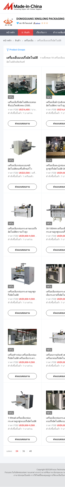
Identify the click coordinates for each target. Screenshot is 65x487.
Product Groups (17, 49)
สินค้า (27, 32)
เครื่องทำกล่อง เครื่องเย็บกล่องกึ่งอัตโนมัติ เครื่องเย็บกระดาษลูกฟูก (22, 358)
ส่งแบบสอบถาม (22, 123)
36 (23, 451)
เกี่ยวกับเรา (41, 32)
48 (30, 451)
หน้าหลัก (10, 32)
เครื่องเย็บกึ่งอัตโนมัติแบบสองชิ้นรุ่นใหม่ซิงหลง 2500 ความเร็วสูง (22, 105)
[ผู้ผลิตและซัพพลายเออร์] (23, 6)
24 (17, 451)
